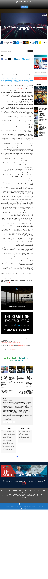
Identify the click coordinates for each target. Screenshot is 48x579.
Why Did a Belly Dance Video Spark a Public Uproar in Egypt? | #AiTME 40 (12, 379)
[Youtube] (14, 422)
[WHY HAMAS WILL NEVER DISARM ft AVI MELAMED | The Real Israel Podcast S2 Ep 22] (4, 369)
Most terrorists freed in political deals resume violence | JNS (7, 391)
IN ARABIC (20, 24)
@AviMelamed (11, 345)
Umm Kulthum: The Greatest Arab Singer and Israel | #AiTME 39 (21, 379)
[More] (31, 59)
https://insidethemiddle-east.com (8, 400)
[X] (10, 422)
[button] (43, 4)
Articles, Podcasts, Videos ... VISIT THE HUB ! (16, 359)
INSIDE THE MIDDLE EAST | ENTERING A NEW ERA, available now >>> (14, 343)
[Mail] (23, 508)
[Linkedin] (7, 422)
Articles (40, 111)
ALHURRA (5, 55)
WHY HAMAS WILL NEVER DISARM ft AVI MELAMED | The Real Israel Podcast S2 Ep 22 (4, 381)
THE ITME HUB (27, 24)
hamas (21, 55)
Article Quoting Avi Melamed (13, 55)
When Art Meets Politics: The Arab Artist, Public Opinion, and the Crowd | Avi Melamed (43, 109)
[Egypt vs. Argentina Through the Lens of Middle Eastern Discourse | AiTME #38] (29, 369)
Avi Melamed (6, 398)
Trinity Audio (12, 71)
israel (24, 55)
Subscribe (40, 78)
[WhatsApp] (25, 508)
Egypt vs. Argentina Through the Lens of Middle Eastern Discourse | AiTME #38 (29, 380)
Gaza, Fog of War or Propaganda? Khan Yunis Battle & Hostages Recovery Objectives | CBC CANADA (26, 392)
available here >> (22, 76)
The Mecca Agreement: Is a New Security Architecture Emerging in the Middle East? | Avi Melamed (43, 121)
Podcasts (40, 117)
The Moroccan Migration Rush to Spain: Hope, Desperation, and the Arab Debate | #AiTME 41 (43, 127)
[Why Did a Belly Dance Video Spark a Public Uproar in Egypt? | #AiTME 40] (12, 369)
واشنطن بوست (19, 88)
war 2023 (27, 55)
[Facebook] (4, 422)
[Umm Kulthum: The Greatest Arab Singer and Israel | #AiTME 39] (21, 369)
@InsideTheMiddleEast (22, 345)
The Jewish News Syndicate (13, 283)
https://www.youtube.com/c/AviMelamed (15, 347)
